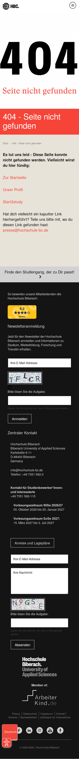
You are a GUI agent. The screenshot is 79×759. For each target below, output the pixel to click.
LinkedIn (29, 730)
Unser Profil (13, 189)
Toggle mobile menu (72, 5)
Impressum (46, 713)
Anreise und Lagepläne (32, 542)
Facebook (19, 730)
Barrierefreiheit (29, 717)
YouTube (50, 730)
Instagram (39, 730)
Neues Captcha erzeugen (39, 387)
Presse (16, 713)
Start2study (13, 201)
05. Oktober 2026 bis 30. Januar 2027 (38, 509)
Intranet (60, 713)
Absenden (22, 644)
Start (5, 143)
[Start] (11, 6)
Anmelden (19, 418)
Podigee (60, 730)
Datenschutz (30, 713)
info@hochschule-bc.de (27, 470)
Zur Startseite (14, 177)
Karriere (13, 717)
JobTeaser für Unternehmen (55, 717)
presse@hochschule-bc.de (25, 230)
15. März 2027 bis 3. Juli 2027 (33, 522)
